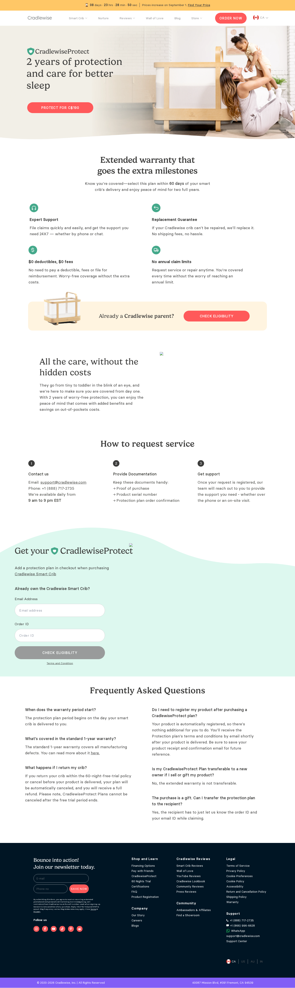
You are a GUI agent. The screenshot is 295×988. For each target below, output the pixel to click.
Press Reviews (186, 891)
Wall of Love (184, 871)
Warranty (232, 902)
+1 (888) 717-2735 (58, 488)
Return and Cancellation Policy (246, 891)
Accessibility (234, 886)
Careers (137, 920)
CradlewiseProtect (144, 876)
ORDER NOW (230, 18)
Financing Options (143, 865)
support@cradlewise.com (63, 482)
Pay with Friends (143, 871)
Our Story (138, 915)
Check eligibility (217, 316)
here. (95, 752)
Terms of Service (238, 865)
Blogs (135, 925)
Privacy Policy (235, 871)
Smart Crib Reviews (189, 865)
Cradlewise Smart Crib (35, 573)
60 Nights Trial (141, 881)
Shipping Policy (236, 896)
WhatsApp (238, 930)
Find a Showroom (188, 915)
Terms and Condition (60, 663)
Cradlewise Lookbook (190, 881)
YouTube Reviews (188, 876)
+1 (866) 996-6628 (242, 925)
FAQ (134, 891)
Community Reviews (190, 886)
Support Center (236, 941)
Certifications (140, 886)
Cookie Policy (235, 881)
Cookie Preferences (239, 876)
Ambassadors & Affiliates (193, 910)
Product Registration (145, 896)
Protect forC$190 (60, 108)
